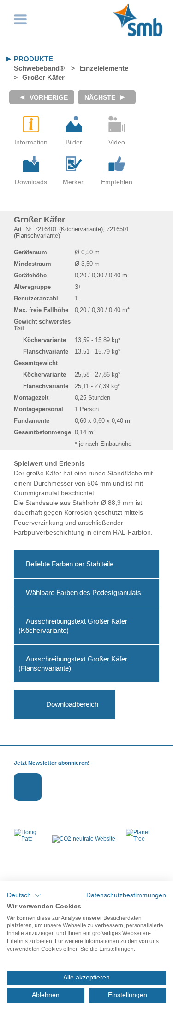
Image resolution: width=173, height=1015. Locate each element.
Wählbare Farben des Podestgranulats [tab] (83, 592)
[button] (24, 895)
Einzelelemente (103, 68)
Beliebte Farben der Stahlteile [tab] (69, 564)
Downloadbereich (72, 704)
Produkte (33, 59)
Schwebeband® (39, 68)
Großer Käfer (43, 77)
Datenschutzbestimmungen (126, 895)
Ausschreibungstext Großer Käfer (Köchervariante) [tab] (72, 625)
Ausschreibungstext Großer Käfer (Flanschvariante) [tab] (72, 663)
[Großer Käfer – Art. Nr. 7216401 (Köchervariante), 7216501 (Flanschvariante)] (73, 124)
